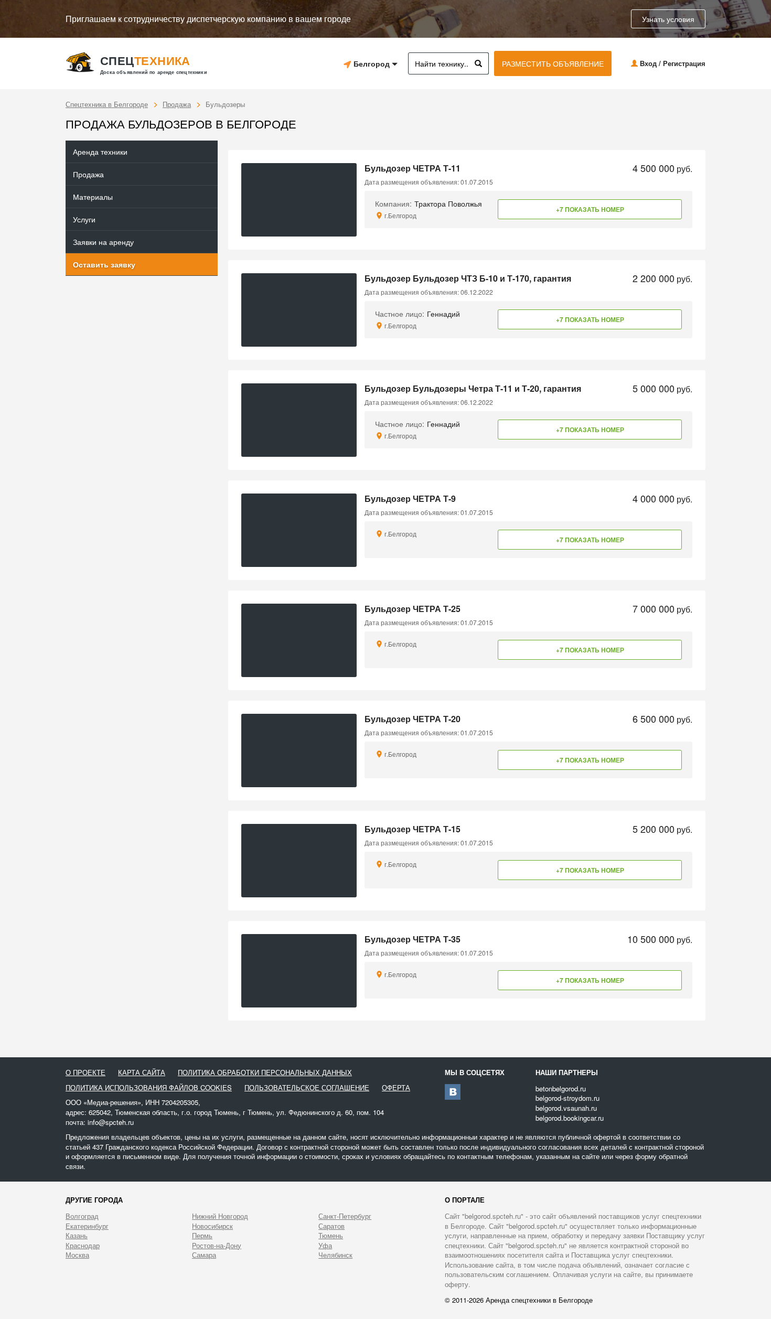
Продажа (177, 104)
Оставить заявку (104, 264)
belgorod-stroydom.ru (567, 1098)
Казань (77, 1235)
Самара (204, 1255)
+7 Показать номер (590, 209)
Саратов (331, 1226)
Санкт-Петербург (344, 1216)
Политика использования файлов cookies (149, 1087)
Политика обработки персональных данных (265, 1072)
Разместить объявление (553, 63)
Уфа (325, 1245)
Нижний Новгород (220, 1216)
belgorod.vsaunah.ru (566, 1108)
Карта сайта (141, 1072)
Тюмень (330, 1235)
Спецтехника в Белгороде (107, 104)
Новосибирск (212, 1226)
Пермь (202, 1235)
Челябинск (335, 1255)
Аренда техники (100, 151)
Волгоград (82, 1216)
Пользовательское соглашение (306, 1087)
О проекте (85, 1072)
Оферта (396, 1087)
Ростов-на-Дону (216, 1245)
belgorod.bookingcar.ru (570, 1118)
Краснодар (83, 1245)
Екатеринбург (87, 1226)
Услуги (84, 219)
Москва (77, 1255)
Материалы (93, 196)
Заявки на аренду (103, 242)
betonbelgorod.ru (561, 1088)
